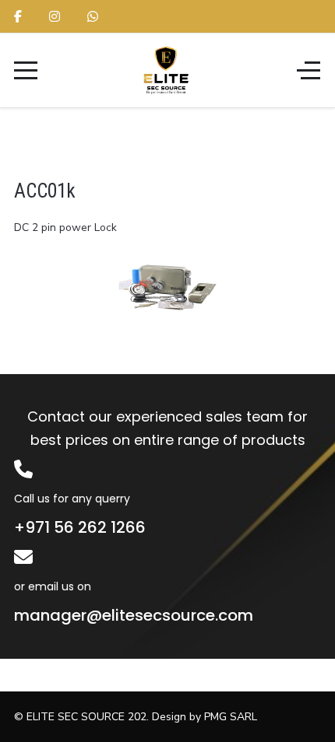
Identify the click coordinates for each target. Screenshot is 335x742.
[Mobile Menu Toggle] (25, 70)
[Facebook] (18, 17)
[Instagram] (54, 17)
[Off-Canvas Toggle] (308, 70)
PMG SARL (230, 716)
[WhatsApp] (92, 17)
